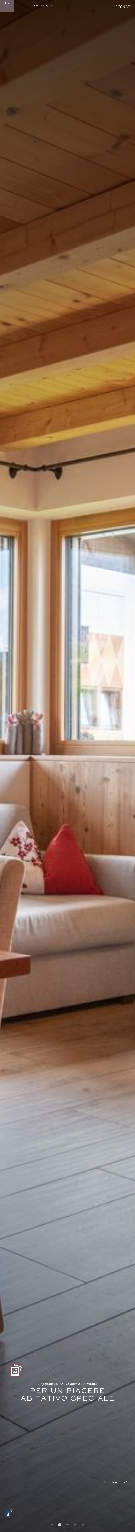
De (114, 1482)
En (125, 1482)
